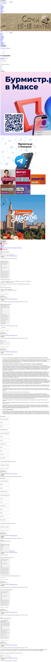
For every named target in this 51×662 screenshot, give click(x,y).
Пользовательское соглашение (5, 247)
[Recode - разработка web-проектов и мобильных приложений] (3, 244)
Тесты (1, 41)
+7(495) (3, 45)
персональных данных (13, 255)
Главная (1, 33)
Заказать (2, 352)
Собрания (2, 44)
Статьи (1, 5)
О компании (2, 42)
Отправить (2, 256)
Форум (1, 10)
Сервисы (1, 8)
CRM (1, 9)
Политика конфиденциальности (16, 247)
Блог (1, 4)
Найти (11, 32)
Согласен (41, 650)
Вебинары (2, 7)
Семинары (2, 6)
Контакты (2, 43)
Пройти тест (2, 71)
